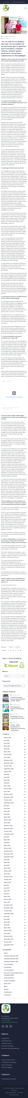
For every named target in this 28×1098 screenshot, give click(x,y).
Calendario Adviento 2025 (11, 961)
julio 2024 (6, 805)
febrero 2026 (7, 754)
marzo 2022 (7, 868)
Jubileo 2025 (7, 983)
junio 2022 (7, 859)
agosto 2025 (7, 771)
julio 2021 (6, 885)
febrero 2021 (7, 899)
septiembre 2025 (8, 769)
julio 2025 (6, 774)
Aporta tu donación (6, 1065)
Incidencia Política (9, 978)
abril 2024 (6, 814)
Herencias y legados (6, 1067)
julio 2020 (6, 916)
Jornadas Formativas (9, 981)
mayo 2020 (7, 922)
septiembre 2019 (8, 945)
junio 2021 (7, 888)
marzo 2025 (7, 786)
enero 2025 (7, 791)
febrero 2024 (7, 820)
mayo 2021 (7, 891)
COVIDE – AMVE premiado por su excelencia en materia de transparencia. (17, 727)
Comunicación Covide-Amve (8, 36)
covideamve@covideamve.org (18, 2)
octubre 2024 (8, 800)
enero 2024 (7, 822)
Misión (10, 647)
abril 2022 (6, 865)
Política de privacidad (10, 1092)
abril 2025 (6, 783)
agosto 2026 (7, 737)
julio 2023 (6, 837)
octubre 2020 (8, 911)
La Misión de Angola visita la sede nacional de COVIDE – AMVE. (17, 699)
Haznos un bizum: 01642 (8, 1060)
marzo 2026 (7, 751)
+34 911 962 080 (5, 1020)
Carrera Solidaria (8, 964)
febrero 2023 (7, 848)
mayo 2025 (7, 780)
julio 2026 (6, 740)
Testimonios (7, 995)
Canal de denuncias (6, 1041)
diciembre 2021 (8, 876)
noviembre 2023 (8, 828)
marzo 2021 (7, 896)
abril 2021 (6, 893)
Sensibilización (8, 992)
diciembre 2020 (8, 905)
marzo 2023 (7, 845)
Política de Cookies (14, 1095)
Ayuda (5, 953)
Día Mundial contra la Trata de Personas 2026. (17, 717)
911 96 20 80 (6, 2)
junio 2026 (7, 743)
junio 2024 (7, 808)
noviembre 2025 (8, 763)
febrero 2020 (7, 930)
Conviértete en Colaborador (9, 1062)
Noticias (17, 647)
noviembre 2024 (8, 797)
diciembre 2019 (8, 936)
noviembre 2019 (8, 939)
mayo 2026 (7, 746)
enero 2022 (7, 874)
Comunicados (7, 967)
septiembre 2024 (8, 803)
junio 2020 (7, 919)
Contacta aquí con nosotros (8, 1079)
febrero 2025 (7, 788)
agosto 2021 (7, 882)
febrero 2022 (7, 871)
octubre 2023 (8, 831)
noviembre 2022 (8, 854)
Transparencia (5, 1038)
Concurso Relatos (9, 970)
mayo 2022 (7, 862)
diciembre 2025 (8, 760)
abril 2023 (6, 842)
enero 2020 (7, 933)
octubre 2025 (8, 766)
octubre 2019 (8, 942)
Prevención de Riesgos (7, 1046)
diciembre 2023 (8, 825)
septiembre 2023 (8, 834)
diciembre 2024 (8, 794)
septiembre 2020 (8, 913)
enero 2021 (7, 902)
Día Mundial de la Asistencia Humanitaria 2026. (17, 708)
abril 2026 (6, 749)
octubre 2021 (8, 879)
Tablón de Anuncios (6, 1043)
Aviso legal (20, 1092)
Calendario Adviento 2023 (11, 956)
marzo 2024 (7, 817)
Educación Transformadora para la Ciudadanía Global (13, 974)
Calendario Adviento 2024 (11, 958)
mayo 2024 (7, 811)
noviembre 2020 (8, 908)
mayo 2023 (7, 840)
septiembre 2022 (8, 857)
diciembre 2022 (8, 851)
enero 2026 (7, 757)
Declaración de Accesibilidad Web (10, 1048)
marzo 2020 (7, 928)
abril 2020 (6, 925)
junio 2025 (7, 777)
